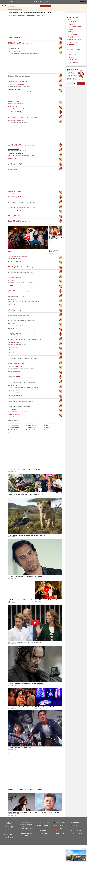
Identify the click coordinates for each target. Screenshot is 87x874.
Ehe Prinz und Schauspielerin (74, 26)
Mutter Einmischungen (73, 62)
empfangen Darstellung (60, 822)
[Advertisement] (35, 26)
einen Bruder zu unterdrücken (75, 61)
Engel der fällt (71, 27)
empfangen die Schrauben (33, 429)
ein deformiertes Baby (73, 42)
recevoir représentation (60, 825)
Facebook (22, 828)
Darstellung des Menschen (15, 423)
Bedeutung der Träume (15, 1)
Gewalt (70, 51)
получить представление (61, 828)
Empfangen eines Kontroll (14, 89)
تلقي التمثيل (74, 825)
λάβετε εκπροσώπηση (77, 833)
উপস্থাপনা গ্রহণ (75, 828)
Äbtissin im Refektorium (73, 32)
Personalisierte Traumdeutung (15, 9)
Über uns (9, 831)
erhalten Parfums (12, 299)
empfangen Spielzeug (14, 427)
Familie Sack (71, 37)
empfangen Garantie (32, 427)
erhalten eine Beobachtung (15, 366)
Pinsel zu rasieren (72, 47)
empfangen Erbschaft (50, 427)
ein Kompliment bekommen (14, 333)
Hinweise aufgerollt (72, 41)
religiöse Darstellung (13, 425)
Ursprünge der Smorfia (33, 1)
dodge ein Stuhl (71, 24)
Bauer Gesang (71, 44)
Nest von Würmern (72, 21)
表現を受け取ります (77, 830)
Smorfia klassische (24, 1)
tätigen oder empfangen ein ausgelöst (18, 266)
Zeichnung (70, 31)
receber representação (43, 830)
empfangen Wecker (13, 429)
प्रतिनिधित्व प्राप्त (76, 822)
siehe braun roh (71, 56)
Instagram (27, 828)
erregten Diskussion (72, 46)
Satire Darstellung (31, 423)
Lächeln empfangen (32, 425)
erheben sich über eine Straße (75, 39)
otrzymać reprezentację (60, 833)
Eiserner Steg (71, 23)
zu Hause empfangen (50, 429)
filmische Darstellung (13, 149)
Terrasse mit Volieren (73, 34)
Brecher (70, 52)
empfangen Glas (49, 425)
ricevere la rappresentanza (44, 822)
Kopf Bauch (71, 57)
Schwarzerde (71, 29)
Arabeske (70, 36)
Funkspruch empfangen (14, 201)
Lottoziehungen (41, 1)
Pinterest (31, 828)
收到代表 (57, 830)
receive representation (43, 825)
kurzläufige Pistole (72, 54)
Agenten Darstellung (50, 423)
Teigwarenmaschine (72, 59)
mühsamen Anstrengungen (74, 49)
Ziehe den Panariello (49, 1)
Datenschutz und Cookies (26, 830)
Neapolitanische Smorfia (5, 1)
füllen (69, 19)
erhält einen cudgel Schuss (15, 400)
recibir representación (43, 828)
